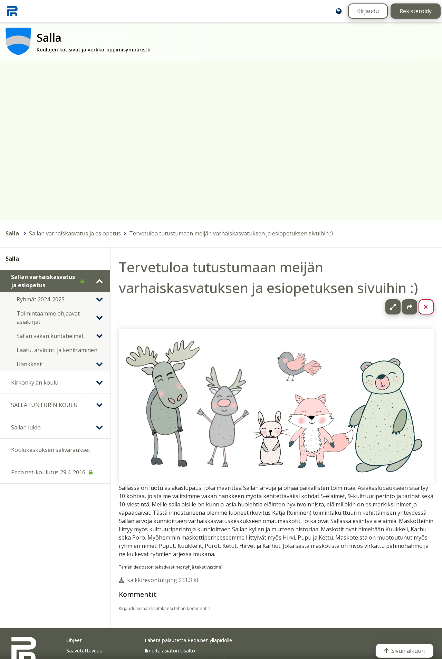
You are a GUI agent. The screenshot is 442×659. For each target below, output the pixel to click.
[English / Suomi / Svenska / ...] (338, 11)
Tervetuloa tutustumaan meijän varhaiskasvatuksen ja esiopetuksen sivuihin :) (231, 233)
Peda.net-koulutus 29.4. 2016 (48, 472)
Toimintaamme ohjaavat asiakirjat (48, 318)
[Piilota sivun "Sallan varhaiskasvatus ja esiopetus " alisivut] (99, 281)
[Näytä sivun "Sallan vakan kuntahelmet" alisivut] (99, 336)
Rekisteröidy (416, 11)
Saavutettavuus (84, 650)
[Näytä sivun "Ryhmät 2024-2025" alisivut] (99, 299)
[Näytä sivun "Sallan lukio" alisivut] (99, 427)
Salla (12, 233)
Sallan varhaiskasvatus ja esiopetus (75, 233)
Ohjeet (74, 640)
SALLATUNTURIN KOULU (44, 405)
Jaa (409, 306)
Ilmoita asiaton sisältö (170, 650)
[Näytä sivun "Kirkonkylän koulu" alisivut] (99, 382)
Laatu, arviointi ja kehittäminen (57, 350)
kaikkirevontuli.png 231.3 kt (163, 580)
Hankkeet (29, 364)
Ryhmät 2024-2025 (41, 299)
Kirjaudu (368, 11)
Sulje (431, 307)
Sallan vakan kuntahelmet (50, 336)
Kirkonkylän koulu (34, 382)
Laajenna (399, 307)
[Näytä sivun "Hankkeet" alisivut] (99, 364)
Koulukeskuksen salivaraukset (50, 450)
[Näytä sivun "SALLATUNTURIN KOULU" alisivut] (99, 405)
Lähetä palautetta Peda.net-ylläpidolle (188, 640)
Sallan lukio (26, 427)
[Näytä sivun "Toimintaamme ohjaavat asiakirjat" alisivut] (99, 318)
